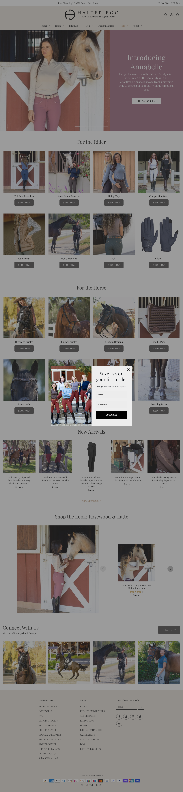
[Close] (128, 369)
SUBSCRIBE (111, 414)
